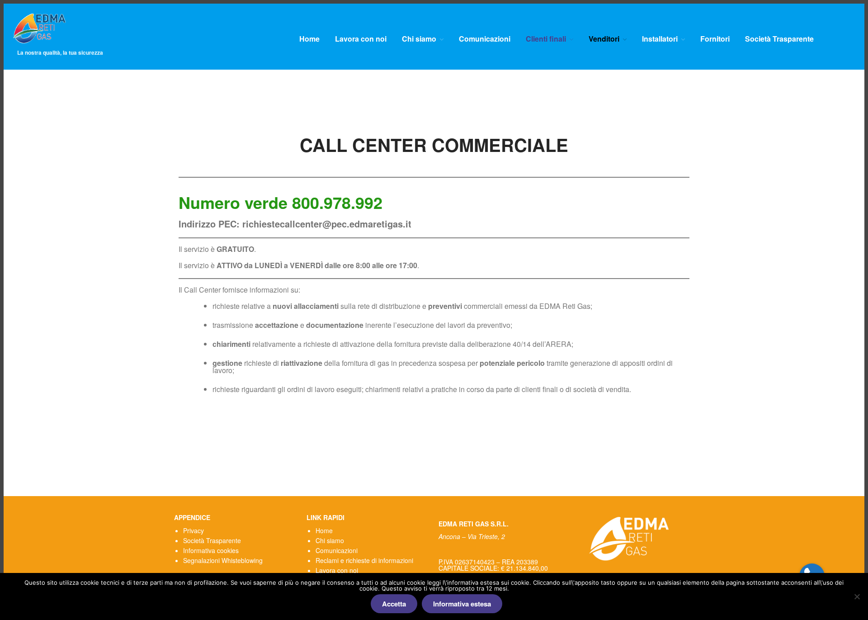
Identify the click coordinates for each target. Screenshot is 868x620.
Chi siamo (419, 39)
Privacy (193, 530)
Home (309, 39)
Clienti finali (546, 39)
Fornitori (715, 39)
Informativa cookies (211, 550)
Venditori (604, 39)
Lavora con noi (361, 39)
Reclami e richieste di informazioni (364, 560)
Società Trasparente (779, 39)
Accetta (394, 604)
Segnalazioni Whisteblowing (223, 560)
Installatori (660, 39)
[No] (856, 596)
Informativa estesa (462, 604)
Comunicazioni (484, 39)
